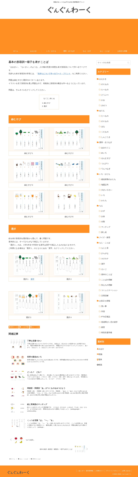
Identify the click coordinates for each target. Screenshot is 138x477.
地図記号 (105, 185)
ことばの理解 (25, 327)
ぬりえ (102, 111)
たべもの (105, 90)
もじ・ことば (35, 327)
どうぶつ (105, 95)
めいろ (104, 153)
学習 (103, 311)
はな (103, 127)
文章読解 (105, 296)
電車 (100, 360)
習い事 (104, 306)
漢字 (32, 279)
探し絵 (104, 232)
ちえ (101, 206)
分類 (103, 222)
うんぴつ (105, 164)
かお (103, 100)
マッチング (105, 227)
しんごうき (105, 137)
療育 (103, 327)
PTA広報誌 (105, 317)
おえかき (102, 79)
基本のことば (14, 327)
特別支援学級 (106, 333)
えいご (104, 269)
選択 (45, 106)
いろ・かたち (104, 174)
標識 (100, 365)
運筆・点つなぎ (105, 142)
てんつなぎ (105, 169)
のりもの (105, 84)
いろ (103, 195)
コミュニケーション (109, 290)
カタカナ (105, 259)
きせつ (104, 105)
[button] (128, 63)
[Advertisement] (69, 33)
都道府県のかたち (108, 179)
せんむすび (105, 158)
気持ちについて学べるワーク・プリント (54, 74)
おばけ (101, 349)
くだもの (105, 132)
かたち (104, 201)
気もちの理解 (106, 285)
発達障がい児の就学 (109, 322)
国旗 (100, 354)
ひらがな (105, 253)
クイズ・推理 (104, 238)
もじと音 (105, 248)
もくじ (46, 98)
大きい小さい (106, 190)
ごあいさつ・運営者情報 (85, 471)
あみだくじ (105, 148)
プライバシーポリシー (113, 471)
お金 (103, 216)
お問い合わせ (126, 471)
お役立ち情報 (104, 301)
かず (103, 211)
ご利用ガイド (99, 471)
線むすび (47, 103)
